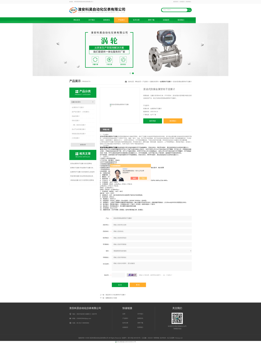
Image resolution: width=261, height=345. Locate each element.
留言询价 (152, 121)
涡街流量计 (76, 120)
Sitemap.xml (178, 338)
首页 (123, 314)
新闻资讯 (106, 20)
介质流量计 (76, 138)
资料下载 (151, 20)
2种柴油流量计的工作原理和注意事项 (82, 180)
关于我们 (91, 20)
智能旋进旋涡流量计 (79, 133)
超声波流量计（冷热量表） (81, 112)
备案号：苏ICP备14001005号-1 (131, 338)
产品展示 (121, 20)
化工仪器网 (170, 338)
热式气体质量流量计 (79, 129)
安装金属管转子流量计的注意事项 (81, 163)
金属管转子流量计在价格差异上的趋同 (82, 172)
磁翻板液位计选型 (111, 298)
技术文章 (136, 20)
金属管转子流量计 (78, 107)
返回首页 (175, 1)
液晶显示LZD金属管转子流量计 (116, 295)
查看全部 (83, 144)
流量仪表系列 (154, 81)
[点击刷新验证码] (132, 275)
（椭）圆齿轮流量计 (79, 125)
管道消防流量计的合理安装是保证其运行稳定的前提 (82, 176)
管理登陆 (156, 338)
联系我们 (188, 1)
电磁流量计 (76, 116)
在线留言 (182, 1)
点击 (92, 102)
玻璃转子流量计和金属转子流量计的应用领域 (82, 167)
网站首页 (77, 20)
